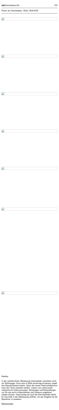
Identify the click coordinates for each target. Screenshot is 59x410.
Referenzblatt (7, 404)
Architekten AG (10, 5)
